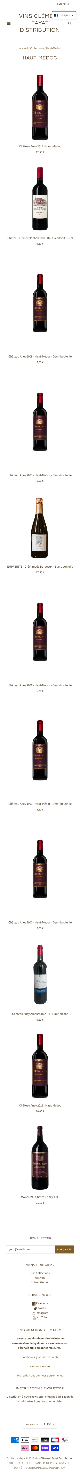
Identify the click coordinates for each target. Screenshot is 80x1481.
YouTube (41, 1317)
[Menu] (8, 23)
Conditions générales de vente (40, 1357)
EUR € (47, 1424)
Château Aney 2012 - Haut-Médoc (40, 1105)
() (63, 4)
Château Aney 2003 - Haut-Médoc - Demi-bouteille (40, 475)
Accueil (23, 48)
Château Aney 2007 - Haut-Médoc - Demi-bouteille (40, 922)
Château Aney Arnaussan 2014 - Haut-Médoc (40, 1014)
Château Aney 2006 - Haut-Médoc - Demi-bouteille (40, 685)
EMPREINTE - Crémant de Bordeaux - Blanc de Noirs (40, 567)
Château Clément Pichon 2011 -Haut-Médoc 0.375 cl (40, 238)
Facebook (41, 1303)
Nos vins (40, 1278)
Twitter (41, 1308)
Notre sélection (40, 1282)
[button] (64, 15)
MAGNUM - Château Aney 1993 (40, 1197)
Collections (37, 48)
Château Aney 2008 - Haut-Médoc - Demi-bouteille (40, 356)
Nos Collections (40, 1273)
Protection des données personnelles (40, 1376)
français (29, 1424)
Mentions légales (40, 1366)
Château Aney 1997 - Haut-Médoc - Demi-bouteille (40, 804)
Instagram (41, 1313)
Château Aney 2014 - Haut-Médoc (40, 146)
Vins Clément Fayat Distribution (54, 1458)
